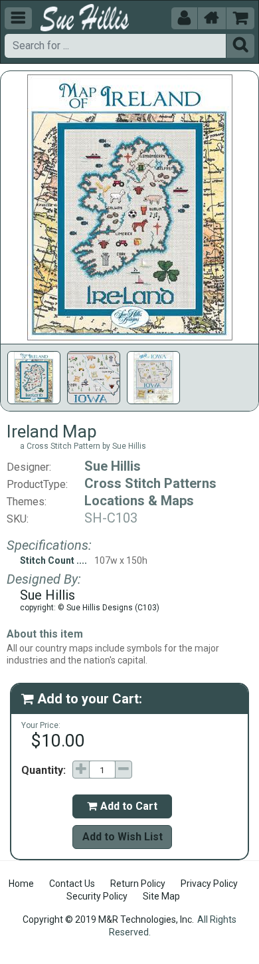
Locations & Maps (139, 501)
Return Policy (137, 883)
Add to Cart (122, 806)
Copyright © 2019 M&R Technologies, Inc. (108, 919)
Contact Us (72, 883)
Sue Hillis (112, 466)
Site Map (161, 896)
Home (21, 883)
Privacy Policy (209, 883)
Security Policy (97, 896)
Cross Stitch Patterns (150, 483)
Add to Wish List (122, 836)
